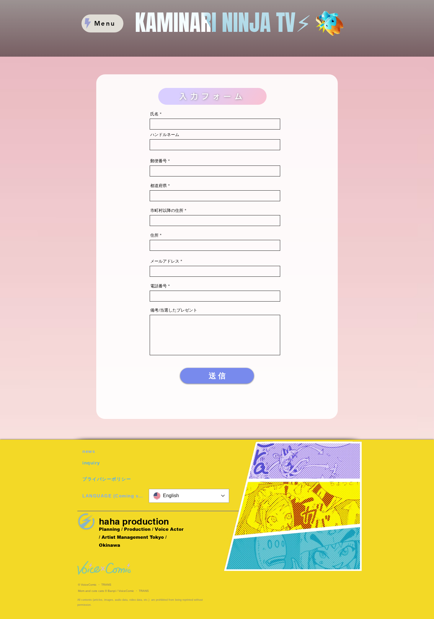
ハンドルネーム (164, 134)
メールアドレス (164, 261)
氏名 (154, 114)
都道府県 (158, 186)
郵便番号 (158, 161)
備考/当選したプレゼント (173, 310)
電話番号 (158, 286)
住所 (154, 235)
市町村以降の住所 (166, 210)
